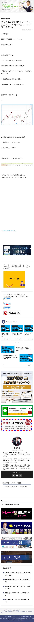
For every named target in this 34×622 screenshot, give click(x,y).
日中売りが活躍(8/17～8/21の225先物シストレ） (18, 581)
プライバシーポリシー (10, 616)
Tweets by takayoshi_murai (10, 504)
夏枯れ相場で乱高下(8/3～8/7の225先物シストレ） (17, 587)
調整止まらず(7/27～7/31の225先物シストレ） (18, 594)
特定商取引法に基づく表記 (23, 616)
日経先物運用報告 (5, 18)
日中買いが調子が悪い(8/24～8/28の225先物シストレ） (18, 574)
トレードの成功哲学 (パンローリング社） (16, 486)
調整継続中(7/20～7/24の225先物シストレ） (17, 601)
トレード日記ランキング (8, 230)
